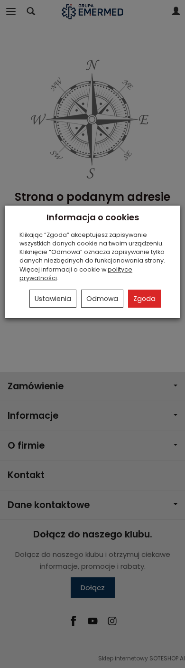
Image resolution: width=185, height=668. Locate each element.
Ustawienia (53, 298)
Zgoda (144, 298)
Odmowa (102, 298)
